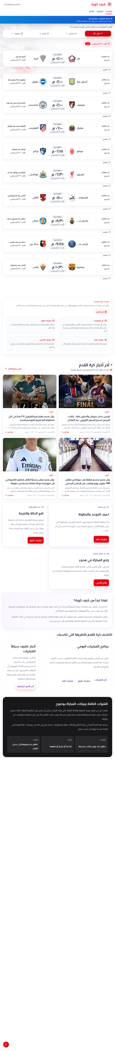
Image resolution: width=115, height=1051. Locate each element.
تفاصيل (105, 70)
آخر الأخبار (100, 312)
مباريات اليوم (36, 540)
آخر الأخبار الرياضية (25, 686)
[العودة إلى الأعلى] (6, 1044)
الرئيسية (109, 11)
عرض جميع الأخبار (15, 368)
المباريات (99, 11)
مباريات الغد (101, 539)
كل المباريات (101, 679)
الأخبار (91, 11)
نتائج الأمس (101, 582)
